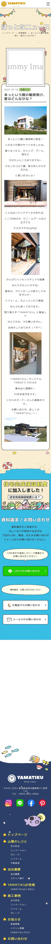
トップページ (8, 33)
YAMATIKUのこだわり (23, 889)
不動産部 (15, 863)
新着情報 (22, 33)
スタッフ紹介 (17, 878)
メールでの (27, 619)
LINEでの (26, 571)
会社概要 (15, 874)
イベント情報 (17, 928)
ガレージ (15, 854)
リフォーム (16, 858)
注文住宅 (15, 846)
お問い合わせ (17, 938)
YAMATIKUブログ (20, 932)
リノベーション (18, 850)
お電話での (26, 605)
